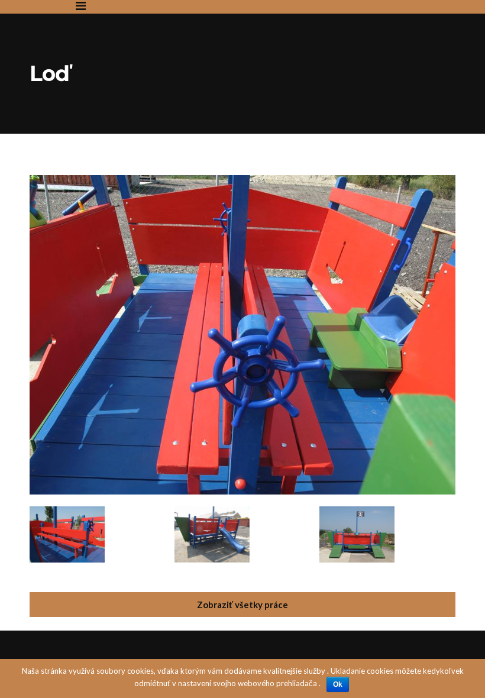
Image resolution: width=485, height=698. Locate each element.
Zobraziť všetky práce (242, 604)
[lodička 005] (357, 534)
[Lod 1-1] (242, 181)
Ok (337, 684)
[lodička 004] (212, 534)
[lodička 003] (67, 534)
